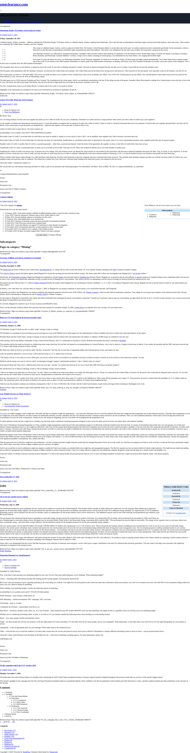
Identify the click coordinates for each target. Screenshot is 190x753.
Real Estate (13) (10, 730)
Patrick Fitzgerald (40, 283)
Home (6, 20)
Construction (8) (10, 748)
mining (19, 205)
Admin (3, 35)
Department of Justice (18, 277)
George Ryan (79, 307)
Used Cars (3, 95)
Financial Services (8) (11, 746)
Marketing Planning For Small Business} (15, 555)
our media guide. (181, 513)
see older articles (41, 235)
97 (9, 722)
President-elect (85, 277)
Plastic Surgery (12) (11, 734)
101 (13, 722)
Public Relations (5, 551)
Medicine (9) (8, 744)
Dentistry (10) (9, 736)
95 (4, 722)
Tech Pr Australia (10, 567)
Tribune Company (92, 292)
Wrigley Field (41, 294)
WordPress (26, 752)
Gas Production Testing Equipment (16, 406)
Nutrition (3, 390)
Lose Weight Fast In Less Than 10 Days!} (15, 394)
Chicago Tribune (9, 273)
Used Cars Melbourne (12, 112)
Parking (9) (8, 740)
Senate (60, 277)
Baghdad (123, 340)
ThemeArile (53, 752)
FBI (114, 270)
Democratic (7, 270)
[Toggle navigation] (1, 10)
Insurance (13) (9, 732)
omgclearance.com (14, 4)
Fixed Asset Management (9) (14, 738)
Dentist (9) (8, 742)
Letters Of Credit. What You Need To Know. (16, 100)
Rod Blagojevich (46, 270)
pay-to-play (137, 273)
